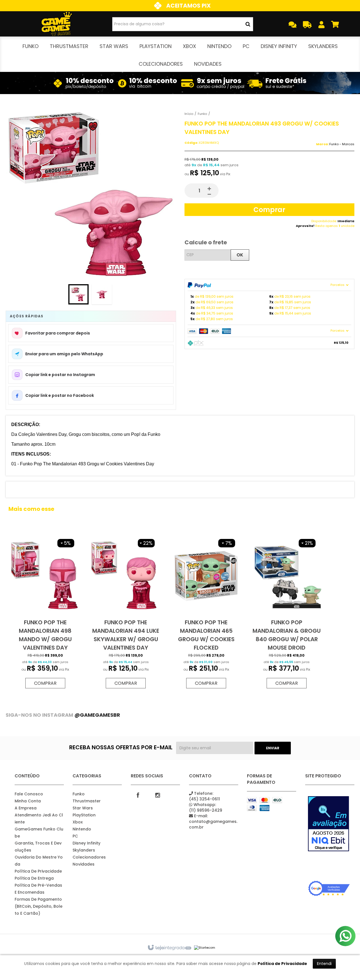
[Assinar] (273, 748)
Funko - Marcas (341, 144)
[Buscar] (248, 24)
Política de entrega (34, 878)
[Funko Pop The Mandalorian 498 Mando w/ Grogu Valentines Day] (45, 612)
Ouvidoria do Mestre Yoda (39, 860)
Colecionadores (89, 857)
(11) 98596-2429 (205, 807)
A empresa (26, 808)
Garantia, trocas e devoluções (38, 846)
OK (240, 255)
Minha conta (28, 801)
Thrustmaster (87, 801)
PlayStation (84, 815)
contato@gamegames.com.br (213, 821)
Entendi (324, 963)
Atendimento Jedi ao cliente (39, 818)
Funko (202, 113)
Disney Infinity (86, 843)
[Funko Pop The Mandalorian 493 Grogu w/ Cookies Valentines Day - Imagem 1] (78, 294)
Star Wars (83, 808)
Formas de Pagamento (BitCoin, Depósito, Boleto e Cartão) (38, 906)
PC (75, 836)
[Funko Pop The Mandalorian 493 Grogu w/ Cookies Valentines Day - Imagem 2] (102, 294)
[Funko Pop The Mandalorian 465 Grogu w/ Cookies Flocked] (206, 612)
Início (188, 113)
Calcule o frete (205, 242)
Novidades (83, 864)
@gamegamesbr (97, 714)
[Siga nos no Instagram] (157, 795)
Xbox (78, 822)
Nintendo (82, 829)
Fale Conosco (29, 794)
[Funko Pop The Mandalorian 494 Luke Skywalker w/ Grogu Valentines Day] (125, 612)
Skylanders (84, 850)
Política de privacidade (38, 871)
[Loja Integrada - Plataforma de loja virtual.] (169, 948)
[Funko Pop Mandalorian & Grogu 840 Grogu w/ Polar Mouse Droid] (286, 612)
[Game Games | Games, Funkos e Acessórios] (57, 24)
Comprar (269, 209)
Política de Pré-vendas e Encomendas (38, 888)
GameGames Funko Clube (39, 832)
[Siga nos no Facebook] (138, 795)
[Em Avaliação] (329, 823)
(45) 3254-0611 (204, 796)
